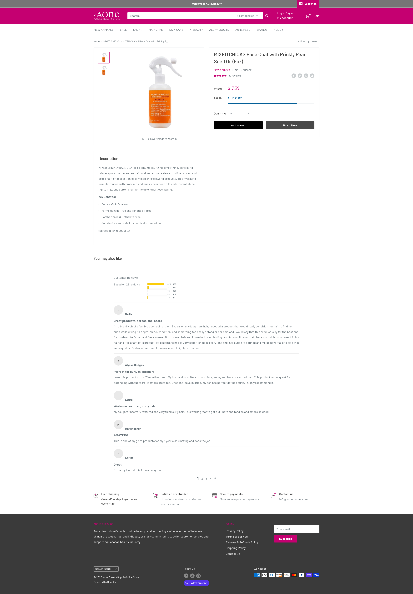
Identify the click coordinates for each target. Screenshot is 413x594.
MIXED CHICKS (111, 41)
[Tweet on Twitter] (306, 75)
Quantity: (220, 113)
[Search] (267, 15)
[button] (210, 478)
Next (314, 41)
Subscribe (310, 3)
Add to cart (238, 125)
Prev (303, 41)
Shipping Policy (236, 548)
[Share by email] (312, 75)
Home (97, 41)
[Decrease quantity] (231, 113)
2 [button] (202, 478)
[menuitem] (104, 29)
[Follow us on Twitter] (192, 575)
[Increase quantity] (248, 113)
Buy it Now (290, 125)
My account (285, 18)
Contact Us (233, 553)
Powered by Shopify (105, 582)
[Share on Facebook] (294, 75)
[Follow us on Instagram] (198, 575)
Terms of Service (237, 536)
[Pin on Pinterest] (300, 75)
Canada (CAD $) (103, 568)
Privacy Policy (234, 531)
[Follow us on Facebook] (186, 575)
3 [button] (206, 478)
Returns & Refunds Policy (242, 542)
